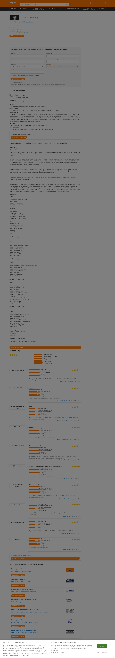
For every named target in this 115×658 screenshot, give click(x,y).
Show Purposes (102, 652)
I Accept (102, 646)
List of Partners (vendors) (57, 652)
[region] (57, 649)
